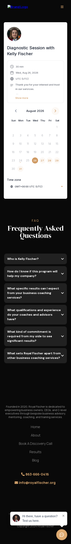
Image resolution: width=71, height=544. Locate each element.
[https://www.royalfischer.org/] (18, 7)
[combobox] (36, 186)
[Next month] (55, 111)
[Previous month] (16, 111)
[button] (62, 7)
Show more (21, 98)
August (31, 111)
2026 (40, 111)
